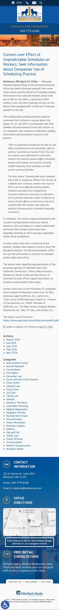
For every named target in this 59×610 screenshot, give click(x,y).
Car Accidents (13, 369)
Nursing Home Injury (17, 415)
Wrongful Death (14, 448)
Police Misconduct (15, 422)
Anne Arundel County (17, 362)
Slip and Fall (12, 432)
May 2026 (11, 349)
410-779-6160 (29, 31)
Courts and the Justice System (22, 379)
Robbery (10, 429)
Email (34, 2)
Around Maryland (15, 366)
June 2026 (11, 346)
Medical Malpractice (17, 409)
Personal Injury (14, 419)
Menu (19, 2)
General (10, 399)
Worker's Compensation (18, 445)
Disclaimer (31, 581)
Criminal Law (13, 386)
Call (27, 2)
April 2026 (11, 352)
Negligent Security (16, 412)
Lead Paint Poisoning (17, 405)
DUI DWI (11, 392)
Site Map (46, 581)
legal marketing (21, 602)
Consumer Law (14, 376)
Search (41, 2)
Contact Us (14, 581)
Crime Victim (13, 382)
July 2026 (11, 342)
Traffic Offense (14, 439)
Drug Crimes (12, 389)
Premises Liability (15, 425)
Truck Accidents (14, 442)
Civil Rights (12, 372)
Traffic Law (12, 435)
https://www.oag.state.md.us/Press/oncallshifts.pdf (31, 320)
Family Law (12, 395)
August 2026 (13, 339)
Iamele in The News (16, 402)
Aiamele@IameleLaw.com (28, 488)
